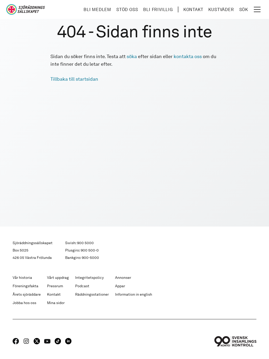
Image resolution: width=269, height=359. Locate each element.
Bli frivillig (158, 9)
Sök (243, 9)
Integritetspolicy (89, 277)
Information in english (133, 294)
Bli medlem (97, 9)
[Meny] (257, 9)
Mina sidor (56, 303)
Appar (120, 286)
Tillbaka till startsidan (74, 79)
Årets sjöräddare (27, 294)
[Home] (25, 9)
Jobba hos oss (24, 303)
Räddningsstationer (92, 294)
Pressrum (55, 286)
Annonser (123, 277)
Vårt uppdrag (58, 277)
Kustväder (221, 9)
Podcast (82, 286)
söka (132, 56)
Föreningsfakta (25, 286)
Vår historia (22, 277)
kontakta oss (188, 56)
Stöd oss (127, 9)
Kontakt (193, 9)
